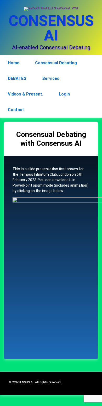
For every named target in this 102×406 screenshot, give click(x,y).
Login (64, 94)
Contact (16, 109)
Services (50, 78)
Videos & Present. (25, 94)
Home (13, 62)
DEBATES (17, 78)
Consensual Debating (56, 62)
